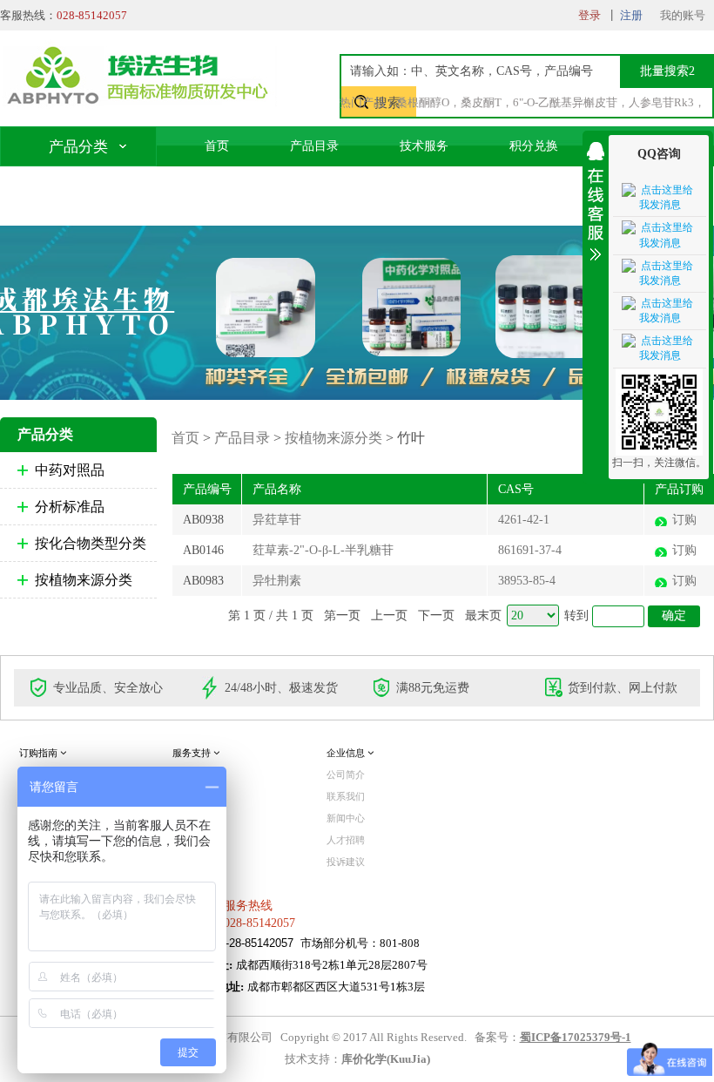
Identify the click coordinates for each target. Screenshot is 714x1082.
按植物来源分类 (83, 579)
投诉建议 (346, 861)
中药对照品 (69, 470)
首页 (217, 145)
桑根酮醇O (422, 102)
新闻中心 (346, 818)
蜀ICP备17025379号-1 (575, 1037)
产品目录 (314, 145)
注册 (631, 15)
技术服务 (424, 145)
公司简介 (346, 774)
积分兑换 (533, 145)
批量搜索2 (667, 71)
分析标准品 (69, 506)
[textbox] (511, 71)
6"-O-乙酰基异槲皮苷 (565, 102)
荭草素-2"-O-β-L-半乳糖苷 (323, 550)
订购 (684, 519)
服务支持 (192, 752)
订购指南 (39, 752)
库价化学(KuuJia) (385, 1059)
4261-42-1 (523, 519)
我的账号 (682, 15)
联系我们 (229, 186)
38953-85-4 (527, 580)
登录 (589, 15)
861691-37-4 (530, 550)
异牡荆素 (277, 580)
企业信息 (347, 752)
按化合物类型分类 (90, 543)
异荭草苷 (277, 519)
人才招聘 (346, 840)
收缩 (595, 198)
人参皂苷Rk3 (661, 102)
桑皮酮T (481, 102)
